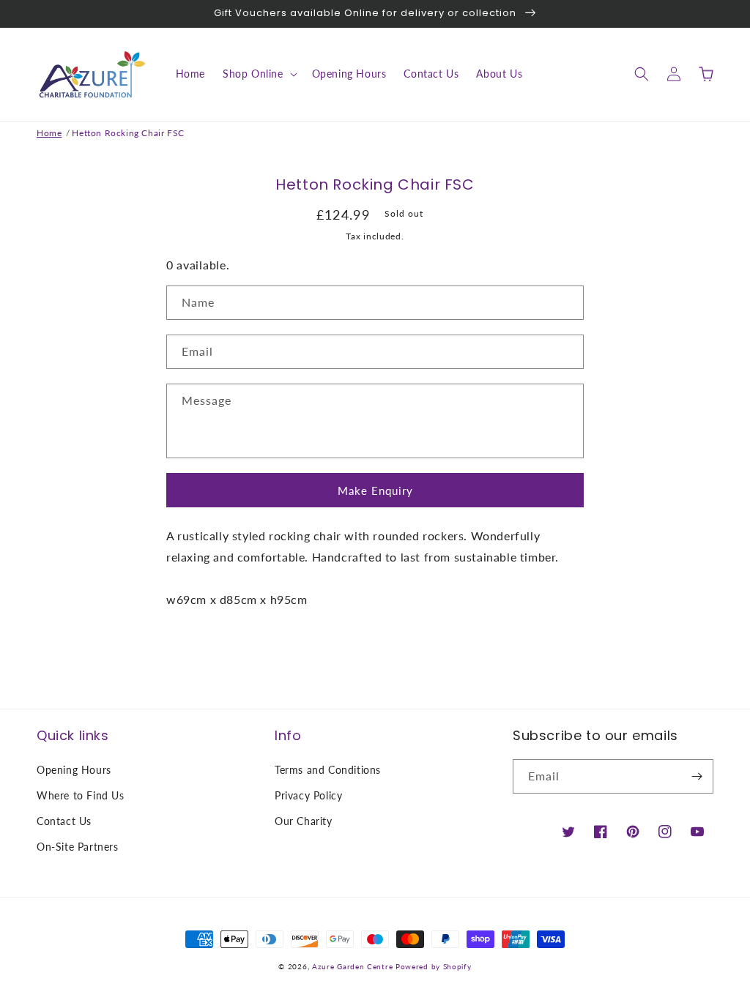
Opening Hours (74, 770)
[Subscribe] (696, 776)
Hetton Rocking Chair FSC (128, 132)
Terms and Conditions (328, 770)
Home (49, 132)
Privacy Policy (308, 795)
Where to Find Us (81, 795)
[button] (258, 74)
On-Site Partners (78, 846)
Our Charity (304, 821)
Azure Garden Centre (352, 966)
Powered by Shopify (434, 966)
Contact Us (64, 821)
